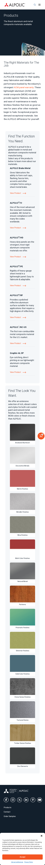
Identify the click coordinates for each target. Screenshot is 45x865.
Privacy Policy (28, 862)
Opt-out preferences (17, 862)
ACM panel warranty (23, 87)
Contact (7, 812)
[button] (41, 836)
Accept (22, 857)
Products (7, 807)
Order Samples (10, 816)
